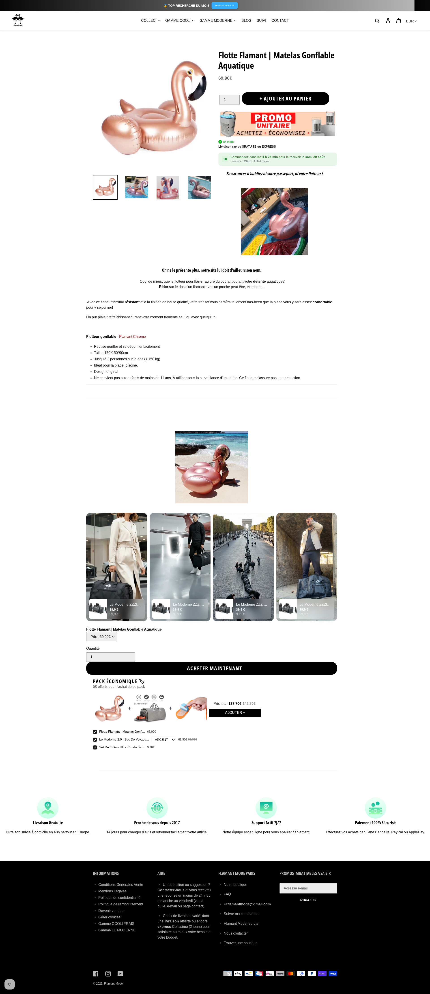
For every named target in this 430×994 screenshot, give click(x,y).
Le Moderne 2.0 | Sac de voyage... (124, 739)
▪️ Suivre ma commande (238, 914)
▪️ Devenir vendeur (109, 911)
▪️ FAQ (224, 894)
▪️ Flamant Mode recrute (238, 923)
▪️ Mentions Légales (110, 891)
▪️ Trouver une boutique (238, 943)
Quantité (93, 648)
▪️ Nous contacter (233, 933)
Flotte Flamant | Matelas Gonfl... (122, 731)
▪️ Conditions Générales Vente (118, 885)
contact (197, 906)
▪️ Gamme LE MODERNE (114, 930)
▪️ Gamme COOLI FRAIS (113, 924)
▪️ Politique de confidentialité (116, 898)
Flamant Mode (113, 983)
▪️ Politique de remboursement (118, 904)
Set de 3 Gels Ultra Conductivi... (122, 747)
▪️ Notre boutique (232, 885)
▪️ (221, 904)
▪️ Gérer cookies (106, 917)
